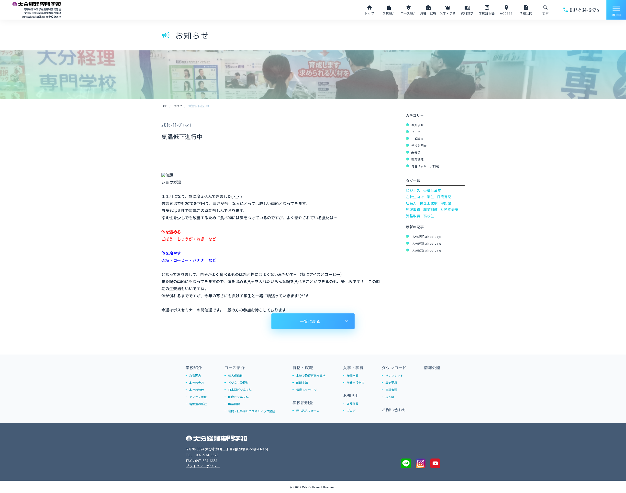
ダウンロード (394, 367)
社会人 (411, 203)
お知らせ (417, 125)
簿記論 (446, 203)
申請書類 (391, 390)
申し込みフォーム (308, 410)
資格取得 (413, 216)
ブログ (416, 132)
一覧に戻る (310, 321)
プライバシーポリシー (203, 465)
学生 (430, 196)
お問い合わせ (394, 410)
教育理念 (195, 375)
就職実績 (302, 382)
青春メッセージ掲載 (425, 166)
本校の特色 (196, 390)
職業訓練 (417, 159)
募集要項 (391, 382)
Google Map (257, 449)
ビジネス (413, 190)
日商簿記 (444, 196)
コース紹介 (234, 367)
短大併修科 (235, 375)
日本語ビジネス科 (240, 390)
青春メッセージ (306, 390)
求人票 (389, 397)
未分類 (416, 152)
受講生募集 (432, 190)
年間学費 (352, 375)
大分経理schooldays (426, 236)
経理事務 (413, 209)
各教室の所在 (198, 404)
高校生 (428, 216)
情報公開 (432, 367)
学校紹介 (194, 367)
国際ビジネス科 (238, 397)
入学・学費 (353, 367)
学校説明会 (419, 145)
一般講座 (417, 139)
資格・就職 (302, 367)
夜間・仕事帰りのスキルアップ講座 (251, 411)
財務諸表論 (450, 209)
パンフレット (394, 375)
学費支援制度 (355, 382)
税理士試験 (429, 203)
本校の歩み (196, 382)
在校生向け (415, 196)
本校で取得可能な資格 (310, 375)
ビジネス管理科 (238, 382)
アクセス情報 (198, 397)
